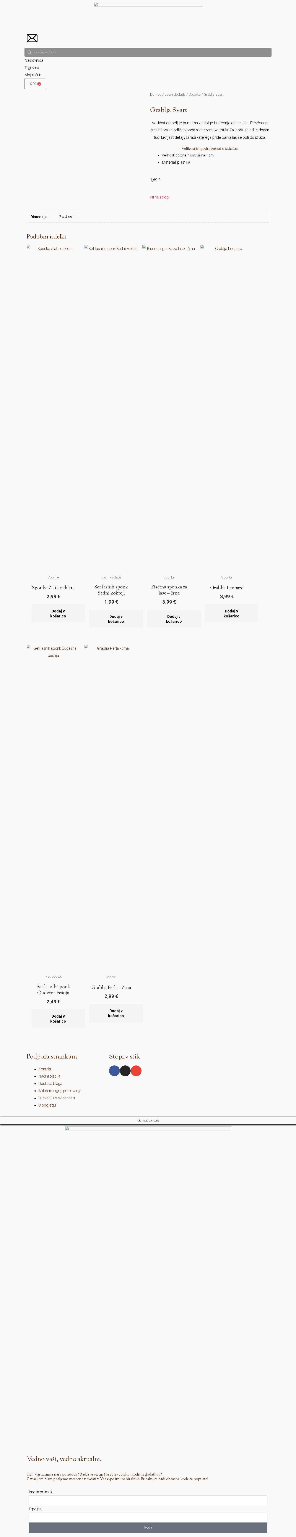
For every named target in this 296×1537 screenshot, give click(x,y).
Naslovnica (33, 60)
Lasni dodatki (175, 94)
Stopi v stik (124, 1057)
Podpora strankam (52, 1057)
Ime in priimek (40, 1492)
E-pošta (35, 1509)
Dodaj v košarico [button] (58, 613)
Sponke (195, 94)
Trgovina (31, 67)
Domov (155, 94)
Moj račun (32, 74)
